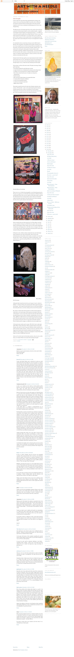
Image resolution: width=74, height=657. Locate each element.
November (50, 152)
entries (46, 320)
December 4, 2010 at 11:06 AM (25, 611)
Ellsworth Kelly (48, 317)
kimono (46, 381)
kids (46, 379)
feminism (47, 327)
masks (46, 408)
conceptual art (48, 281)
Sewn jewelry (49, 180)
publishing (47, 461)
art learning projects (49, 245)
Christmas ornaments (49, 266)
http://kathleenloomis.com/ (50, 572)
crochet (46, 291)
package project (48, 438)
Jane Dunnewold (48, 372)
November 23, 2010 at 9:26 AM (32, 384)
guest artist (47, 346)
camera (46, 263)
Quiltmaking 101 (48, 43)
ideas (46, 363)
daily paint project (48, 299)
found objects (47, 338)
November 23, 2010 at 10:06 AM (26, 452)
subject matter (47, 500)
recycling (47, 480)
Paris (46, 443)
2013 (47, 143)
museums (47, 417)
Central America (48, 264)
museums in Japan (48, 423)
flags (46, 333)
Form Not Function (48, 335)
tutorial (46, 518)
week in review (48, 534)
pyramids (47, 462)
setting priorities (48, 487)
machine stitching (48, 400)
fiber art (46, 328)
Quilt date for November (52, 178)
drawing (46, 310)
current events (47, 292)
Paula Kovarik (48, 444)
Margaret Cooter (48, 403)
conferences (47, 282)
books (46, 258)
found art (46, 336)
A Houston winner (50, 160)
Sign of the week (50, 154)
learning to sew (48, 387)
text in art (47, 508)
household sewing (48, 359)
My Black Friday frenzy (52, 156)
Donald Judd (47, 307)
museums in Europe (49, 420)
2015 (47, 140)
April (49, 227)
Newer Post (15, 647)
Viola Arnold (47, 528)
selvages (46, 485)
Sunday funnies (48, 502)
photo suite (47, 446)
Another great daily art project (53, 194)
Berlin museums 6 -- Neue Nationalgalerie (52, 185)
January (49, 233)
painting (46, 439)
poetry (46, 451)
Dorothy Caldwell (48, 309)
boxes (46, 259)
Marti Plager (47, 407)
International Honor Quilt (50, 366)
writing (46, 541)
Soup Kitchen (47, 497)
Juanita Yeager (48, 377)
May (49, 226)
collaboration (47, 273)
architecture (47, 241)
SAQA (46, 484)
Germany (46, 340)
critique (46, 289)
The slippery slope (50, 205)
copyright (47, 284)
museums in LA (48, 425)
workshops (47, 539)
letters (46, 390)
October (49, 216)
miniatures (47, 412)
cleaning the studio (48, 269)
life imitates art (48, 392)
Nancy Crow (47, 435)
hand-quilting (47, 351)
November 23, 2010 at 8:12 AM (27, 359)
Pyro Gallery (47, 464)
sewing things (47, 490)
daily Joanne (47, 297)
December (50, 151)
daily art (46, 295)
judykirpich (19, 569)
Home (28, 647)
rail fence (47, 475)
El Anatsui (47, 315)
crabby (46, 286)
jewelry (46, 376)
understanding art (48, 521)
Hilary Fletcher (48, 354)
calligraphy (47, 261)
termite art (47, 505)
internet (46, 369)
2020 (47, 130)
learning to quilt (48, 385)
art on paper (47, 246)
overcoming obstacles (49, 436)
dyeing (46, 312)
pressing (46, 456)
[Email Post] (33, 339)
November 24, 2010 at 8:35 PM (28, 569)
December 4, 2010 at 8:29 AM (28, 587)
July (49, 222)
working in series (48, 538)
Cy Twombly (47, 294)
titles (46, 515)
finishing (46, 331)
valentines (47, 526)
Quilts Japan (47, 474)
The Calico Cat (20, 529)
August (49, 220)
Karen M (18, 359)
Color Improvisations (49, 276)
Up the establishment (51, 162)
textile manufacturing (49, 510)
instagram (47, 364)
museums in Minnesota (49, 426)
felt (45, 325)
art (45, 243)
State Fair (47, 498)
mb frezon (19, 551)
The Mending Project (49, 44)
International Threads (49, 367)
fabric (46, 322)
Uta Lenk (47, 523)
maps (46, 402)
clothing (46, 271)
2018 (47, 134)
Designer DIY (47, 305)
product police (48, 459)
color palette (47, 277)
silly (46, 495)
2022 (47, 126)
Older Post (41, 647)
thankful (46, 511)
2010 (47, 149)
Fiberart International (49, 330)
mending (46, 410)
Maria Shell (47, 405)
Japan (46, 374)
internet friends (48, 371)
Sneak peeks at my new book (50, 41)
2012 (47, 145)
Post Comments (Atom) (23, 650)
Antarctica (47, 240)
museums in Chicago (49, 418)
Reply (18, 355)
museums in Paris (48, 431)
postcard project (48, 454)
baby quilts (47, 253)
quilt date (47, 466)
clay (46, 268)
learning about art (48, 384)
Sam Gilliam (47, 482)
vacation (46, 524)
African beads (50, 200)
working (46, 536)
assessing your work (49, 251)
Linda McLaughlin (48, 394)
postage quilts (47, 452)
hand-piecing (47, 349)
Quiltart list (47, 469)
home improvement (49, 358)
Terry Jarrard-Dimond (49, 506)
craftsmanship (47, 287)
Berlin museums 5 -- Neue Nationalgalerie (52, 188)
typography (47, 520)
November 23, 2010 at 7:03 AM (28, 349)
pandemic (47, 441)
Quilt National (48, 467)
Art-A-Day (49, 158)
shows (46, 492)
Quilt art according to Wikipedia (53, 191)
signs (46, 493)
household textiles (48, 361)
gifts (46, 341)
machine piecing (48, 397)
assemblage (47, 250)
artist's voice (47, 248)
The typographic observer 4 (52, 173)
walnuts (46, 529)
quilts (46, 472)
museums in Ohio (48, 430)
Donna (18, 452)
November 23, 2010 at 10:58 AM (25, 487)
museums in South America (50, 433)
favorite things (48, 323)
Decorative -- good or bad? (52, 175)
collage (46, 274)
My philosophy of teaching (50, 38)
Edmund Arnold (48, 313)
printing (46, 457)
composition (47, 279)
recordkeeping (48, 479)
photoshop (47, 449)
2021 (47, 128)
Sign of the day (50, 210)
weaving (46, 533)
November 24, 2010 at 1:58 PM (27, 551)
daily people (47, 300)
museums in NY (48, 428)
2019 (47, 132)
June (49, 224)
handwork (47, 353)
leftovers (46, 389)
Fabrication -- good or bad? (52, 214)
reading (46, 477)
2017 (47, 136)
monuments (47, 415)
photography (47, 448)
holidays (46, 356)
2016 (47, 138)
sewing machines (48, 489)
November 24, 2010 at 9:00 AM (29, 529)
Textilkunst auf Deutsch (52, 196)
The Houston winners (51, 167)
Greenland (47, 345)
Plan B (48, 171)
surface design (48, 503)
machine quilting (48, 399)
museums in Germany (49, 421)
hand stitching (48, 348)
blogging (47, 256)
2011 (47, 147)
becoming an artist (48, 255)
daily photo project (48, 302)
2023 (47, 125)
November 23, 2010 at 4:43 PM (28, 499)
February (49, 231)
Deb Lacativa (19, 587)
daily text (47, 304)
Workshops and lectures (49, 39)
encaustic (47, 318)
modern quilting (48, 413)
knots (46, 382)
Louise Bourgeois (48, 395)
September (50, 218)
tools (46, 516)
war (45, 531)
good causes (47, 343)
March (49, 229)
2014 (47, 141)
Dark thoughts (50, 163)
